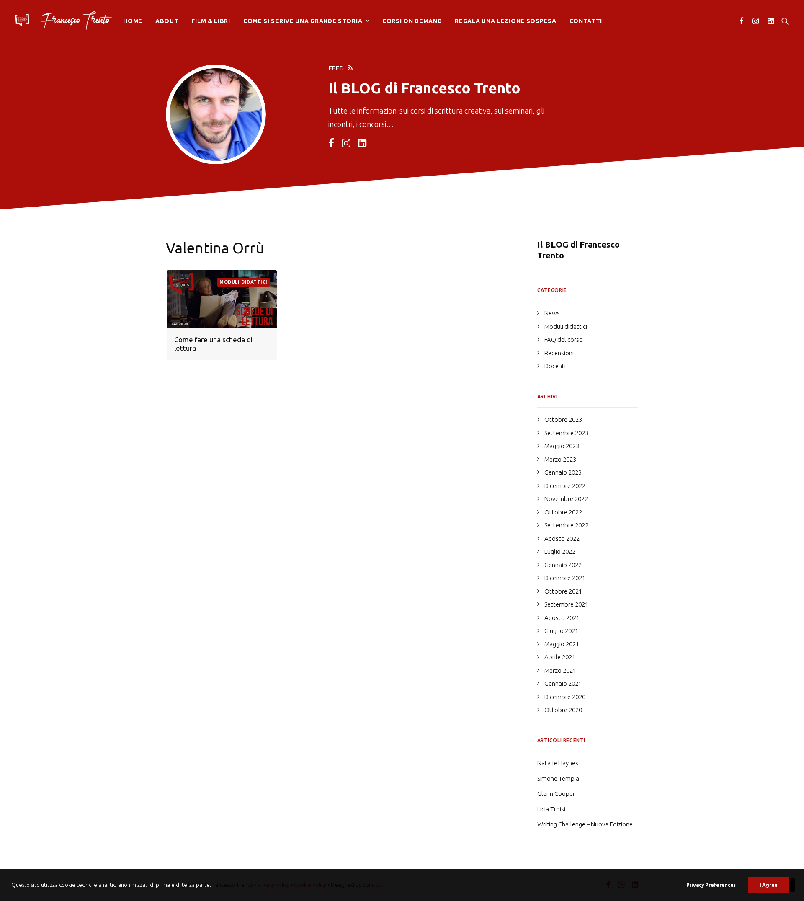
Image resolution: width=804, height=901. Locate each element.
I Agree (769, 885)
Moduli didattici (243, 281)
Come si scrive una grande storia (302, 21)
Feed (336, 68)
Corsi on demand (412, 21)
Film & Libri (210, 21)
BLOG (361, 88)
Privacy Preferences (711, 885)
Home (132, 21)
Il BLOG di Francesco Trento (578, 250)
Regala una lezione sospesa (505, 21)
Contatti (586, 21)
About (167, 21)
